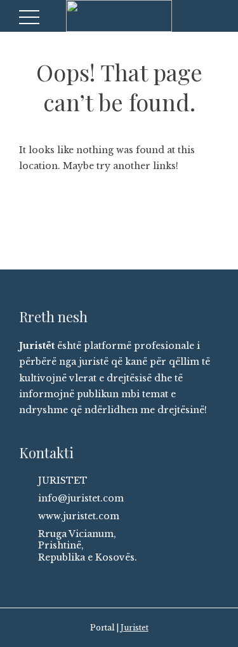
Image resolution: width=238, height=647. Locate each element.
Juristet (135, 627)
